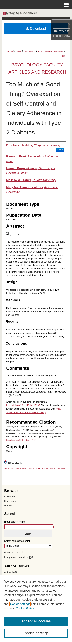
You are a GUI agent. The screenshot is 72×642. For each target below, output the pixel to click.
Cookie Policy (25, 608)
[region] (36, 608)
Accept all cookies (36, 621)
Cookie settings (20, 604)
